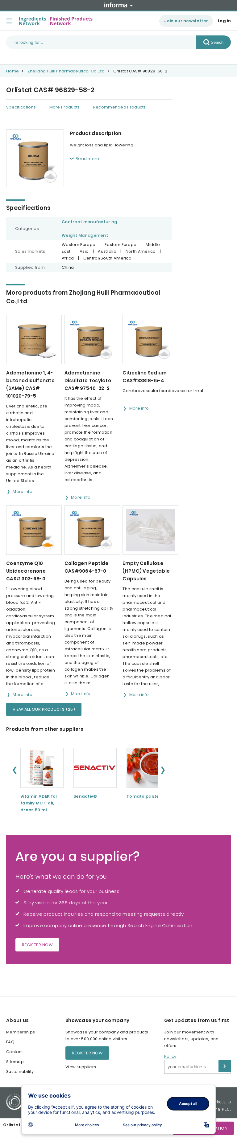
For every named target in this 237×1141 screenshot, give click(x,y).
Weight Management (85, 235)
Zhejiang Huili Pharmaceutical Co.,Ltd (66, 71)
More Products (64, 107)
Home (12, 71)
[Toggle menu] (9, 21)
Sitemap (15, 1062)
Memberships (20, 1032)
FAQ (10, 1042)
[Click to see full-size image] (35, 158)
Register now (37, 945)
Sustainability (20, 1071)
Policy (170, 1056)
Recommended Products (119, 107)
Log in (224, 21)
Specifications (21, 107)
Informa (118, 4)
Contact (14, 1052)
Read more (87, 159)
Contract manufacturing (89, 222)
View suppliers (80, 1067)
